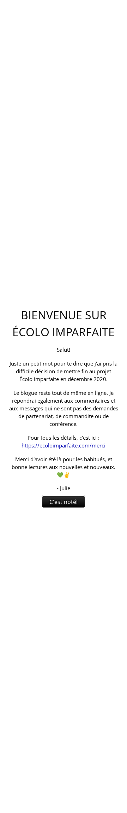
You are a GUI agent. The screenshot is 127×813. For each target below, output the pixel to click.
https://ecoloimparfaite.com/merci (63, 445)
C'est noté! (63, 502)
